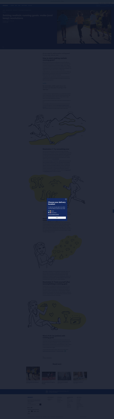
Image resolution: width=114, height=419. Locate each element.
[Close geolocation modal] (66, 199)
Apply (57, 217)
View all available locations (53, 214)
